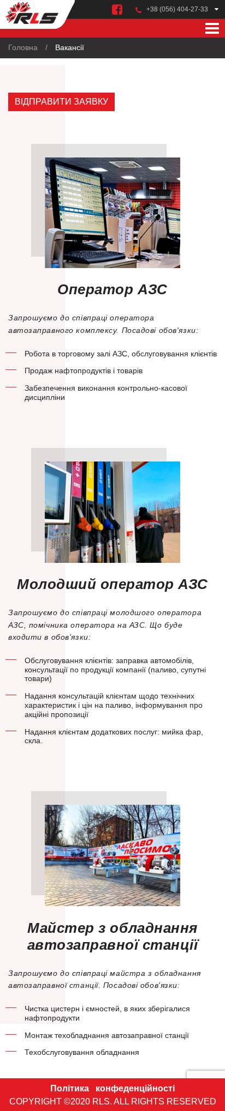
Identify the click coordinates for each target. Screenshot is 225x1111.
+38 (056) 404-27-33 (177, 9)
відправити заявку (61, 101)
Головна (23, 47)
